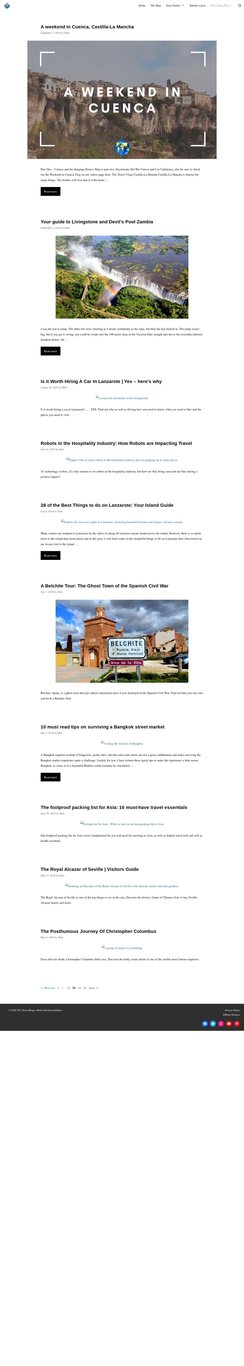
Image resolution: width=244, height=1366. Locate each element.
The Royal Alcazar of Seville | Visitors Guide (90, 869)
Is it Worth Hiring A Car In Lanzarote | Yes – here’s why (101, 381)
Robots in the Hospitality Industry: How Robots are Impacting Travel (116, 443)
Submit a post (197, 5)
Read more (50, 191)
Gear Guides (173, 5)
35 (85, 988)
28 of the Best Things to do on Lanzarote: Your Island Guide (107, 505)
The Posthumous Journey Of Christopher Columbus (98, 931)
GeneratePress (55, 1010)
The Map (156, 5)
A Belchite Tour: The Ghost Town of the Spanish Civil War (104, 585)
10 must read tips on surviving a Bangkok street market (102, 726)
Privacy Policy (232, 1010)
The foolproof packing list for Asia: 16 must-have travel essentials (114, 807)
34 (80, 988)
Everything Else (219, 5)
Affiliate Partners (231, 1014)
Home (142, 5)
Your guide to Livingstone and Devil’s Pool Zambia (97, 221)
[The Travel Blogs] (8, 5)
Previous (48, 988)
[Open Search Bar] (239, 5)
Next (93, 988)
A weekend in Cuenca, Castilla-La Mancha (87, 26)
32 (69, 988)
